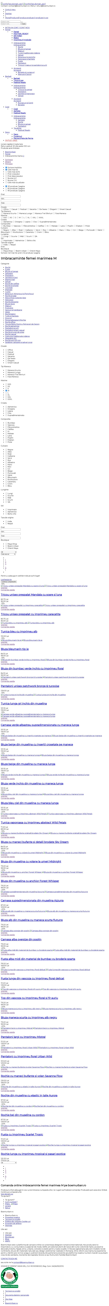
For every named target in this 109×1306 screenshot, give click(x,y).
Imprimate (8, 241)
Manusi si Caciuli (24, 74)
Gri (74, 230)
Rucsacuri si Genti (25, 103)
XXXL (41, 218)
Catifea (41, 226)
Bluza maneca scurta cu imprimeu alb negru (29, 1017)
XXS (5, 218)
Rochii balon (10, 314)
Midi (22, 236)
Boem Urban (21, 251)
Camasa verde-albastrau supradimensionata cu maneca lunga (40, 724)
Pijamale (8, 290)
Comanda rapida (8, 590)
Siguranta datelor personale (17, 1295)
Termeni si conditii (12, 1219)
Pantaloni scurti (12, 328)
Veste (7, 312)
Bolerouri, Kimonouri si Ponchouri (19, 294)
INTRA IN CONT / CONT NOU (17, 28)
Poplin (71, 226)
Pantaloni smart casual (14, 330)
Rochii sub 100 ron (13, 340)
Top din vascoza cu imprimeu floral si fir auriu (29, 997)
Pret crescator (14, 174)
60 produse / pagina (16, 188)
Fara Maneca (60, 213)
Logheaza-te (6, 580)
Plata (8, 1204)
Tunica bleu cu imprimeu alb (19, 631)
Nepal (13, 245)
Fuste (20, 61)
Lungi (6, 236)
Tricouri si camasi (25, 90)
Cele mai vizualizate (16, 183)
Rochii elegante (11, 302)
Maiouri (21, 51)
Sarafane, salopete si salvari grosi (18, 342)
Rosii (21, 230)
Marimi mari (10, 280)
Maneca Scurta (10, 213)
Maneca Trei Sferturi (44, 213)
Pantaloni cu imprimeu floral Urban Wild (26, 1056)
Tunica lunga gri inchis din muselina (24, 703)
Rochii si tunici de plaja (14, 332)
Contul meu (10, 10)
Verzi (38, 230)
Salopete (9, 273)
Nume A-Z (12, 178)
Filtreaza (8, 164)
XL (29, 218)
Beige (81, 230)
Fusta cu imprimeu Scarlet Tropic (22, 1134)
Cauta (23, 24)
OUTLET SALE (11, 140)
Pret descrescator (15, 176)
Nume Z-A (12, 180)
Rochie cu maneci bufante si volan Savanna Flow (31, 1075)
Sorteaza (9, 160)
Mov (69, 230)
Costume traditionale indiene (17, 336)
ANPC (7, 1241)
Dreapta (19, 222)
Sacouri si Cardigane (13, 310)
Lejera (28, 222)
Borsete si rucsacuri (26, 72)
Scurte (14, 236)
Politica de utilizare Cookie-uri (17, 1221)
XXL (34, 218)
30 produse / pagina (16, 186)
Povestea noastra (12, 1217)
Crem (39, 232)
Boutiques (9, 1237)
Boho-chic (31, 241)
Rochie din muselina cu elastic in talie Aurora (29, 1095)
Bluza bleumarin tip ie (15, 649)
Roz (45, 230)
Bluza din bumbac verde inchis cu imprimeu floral (32, 668)
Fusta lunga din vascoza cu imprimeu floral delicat (32, 978)
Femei (7, 30)
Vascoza (17, 226)
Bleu (47, 232)
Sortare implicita (15, 168)
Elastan (79, 226)
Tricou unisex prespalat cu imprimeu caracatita (30, 614)
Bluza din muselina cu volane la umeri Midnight (31, 861)
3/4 (36, 236)
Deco (7, 132)
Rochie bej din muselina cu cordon (23, 1114)
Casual (15, 209)
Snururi (8, 318)
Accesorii (17, 68)
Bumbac (7, 226)
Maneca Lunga (25, 213)
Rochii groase (10, 296)
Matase (55, 226)
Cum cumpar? (11, 1202)
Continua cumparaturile (9, 582)
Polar (87, 226)
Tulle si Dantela (11, 316)
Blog (7, 1239)
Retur (7, 1208)
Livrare (8, 1206)
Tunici (7, 292)
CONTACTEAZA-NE (9, 1259)
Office (6, 209)
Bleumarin (5, 232)
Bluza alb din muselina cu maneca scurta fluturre (32, 920)
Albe (14, 230)
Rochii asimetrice (12, 326)
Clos (35, 222)
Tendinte (17, 128)
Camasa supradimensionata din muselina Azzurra (32, 900)
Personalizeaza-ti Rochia (15, 320)
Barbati (8, 76)
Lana (63, 226)
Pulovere (9, 308)
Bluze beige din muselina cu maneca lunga (28, 764)
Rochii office (10, 322)
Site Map (8, 1299)
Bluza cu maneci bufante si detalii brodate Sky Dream (35, 841)
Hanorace (9, 300)
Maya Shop (8, 251)
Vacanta (33, 209)
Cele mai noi (13, 170)
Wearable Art (10, 338)
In (48, 226)
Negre (6, 230)
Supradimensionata (48, 222)
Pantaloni (22, 63)
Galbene (29, 230)
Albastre (53, 230)
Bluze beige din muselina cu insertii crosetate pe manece (37, 744)
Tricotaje (9, 288)
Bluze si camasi (24, 124)
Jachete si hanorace (26, 94)
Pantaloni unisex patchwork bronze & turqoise (30, 686)
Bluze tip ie (10, 304)
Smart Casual (65, 209)
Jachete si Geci (11, 278)
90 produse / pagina (16, 191)
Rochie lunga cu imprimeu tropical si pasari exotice (33, 1153)
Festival (23, 209)
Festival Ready (24, 130)
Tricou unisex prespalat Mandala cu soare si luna (31, 594)
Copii (7, 107)
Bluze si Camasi (24, 49)
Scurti (29, 236)
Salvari (20, 55)
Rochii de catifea (12, 284)
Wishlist (8, 14)
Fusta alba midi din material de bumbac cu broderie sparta (38, 958)
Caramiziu (30, 232)
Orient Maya (35, 251)
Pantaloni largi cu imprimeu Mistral (23, 1036)
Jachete (21, 120)
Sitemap (8, 1226)
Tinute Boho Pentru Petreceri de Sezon (22, 324)
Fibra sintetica (29, 226)
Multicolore (18, 232)
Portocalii (91, 230)
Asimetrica (8, 222)
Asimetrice (20, 241)
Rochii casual (10, 334)
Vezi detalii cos (7, 1194)
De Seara (43, 209)
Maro (61, 230)
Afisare (8, 162)
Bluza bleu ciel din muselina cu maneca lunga (30, 803)
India (5, 245)
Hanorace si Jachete (26, 59)
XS (11, 218)
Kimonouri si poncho (26, 57)
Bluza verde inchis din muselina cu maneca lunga (32, 783)
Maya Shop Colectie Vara (15, 298)
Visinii (100, 230)
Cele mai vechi (14, 172)
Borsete (21, 105)
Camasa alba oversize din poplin (21, 939)
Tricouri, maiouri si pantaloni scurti (32, 65)
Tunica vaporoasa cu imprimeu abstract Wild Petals (33, 822)
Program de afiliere (13, 1223)
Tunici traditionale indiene (29, 53)
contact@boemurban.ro (23, 1262)
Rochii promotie (12, 286)
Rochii (20, 47)
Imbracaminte (20, 43)
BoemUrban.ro (11, 1303)
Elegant (53, 209)
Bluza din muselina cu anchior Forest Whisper (30, 881)
